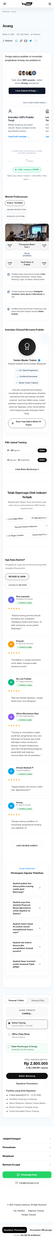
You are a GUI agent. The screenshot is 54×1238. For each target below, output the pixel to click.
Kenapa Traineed (29, 1215)
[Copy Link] (21, 40)
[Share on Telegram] (30, 40)
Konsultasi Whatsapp (41, 1230)
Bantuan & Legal (11, 1164)
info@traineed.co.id (29, 1183)
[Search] (49, 4)
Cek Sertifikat (19, 1211)
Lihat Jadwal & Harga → (27, 91)
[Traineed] (27, 4)
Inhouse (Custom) (16, 216)
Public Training (15, 203)
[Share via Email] (25, 40)
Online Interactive (16, 210)
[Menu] (4, 3)
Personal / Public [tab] (16, 1000)
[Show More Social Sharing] (36, 40)
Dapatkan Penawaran (27, 1083)
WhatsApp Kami (29, 1174)
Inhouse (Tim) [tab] (38, 1000)
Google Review (18, 585)
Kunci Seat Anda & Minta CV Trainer (28, 423)
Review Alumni (17, 576)
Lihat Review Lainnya (27, 845)
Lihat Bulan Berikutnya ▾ (27, 469)
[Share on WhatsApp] (16, 40)
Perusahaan (9, 1147)
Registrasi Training (36, 1211)
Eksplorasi (8, 1156)
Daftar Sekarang (27, 1076)
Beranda (6, 12)
